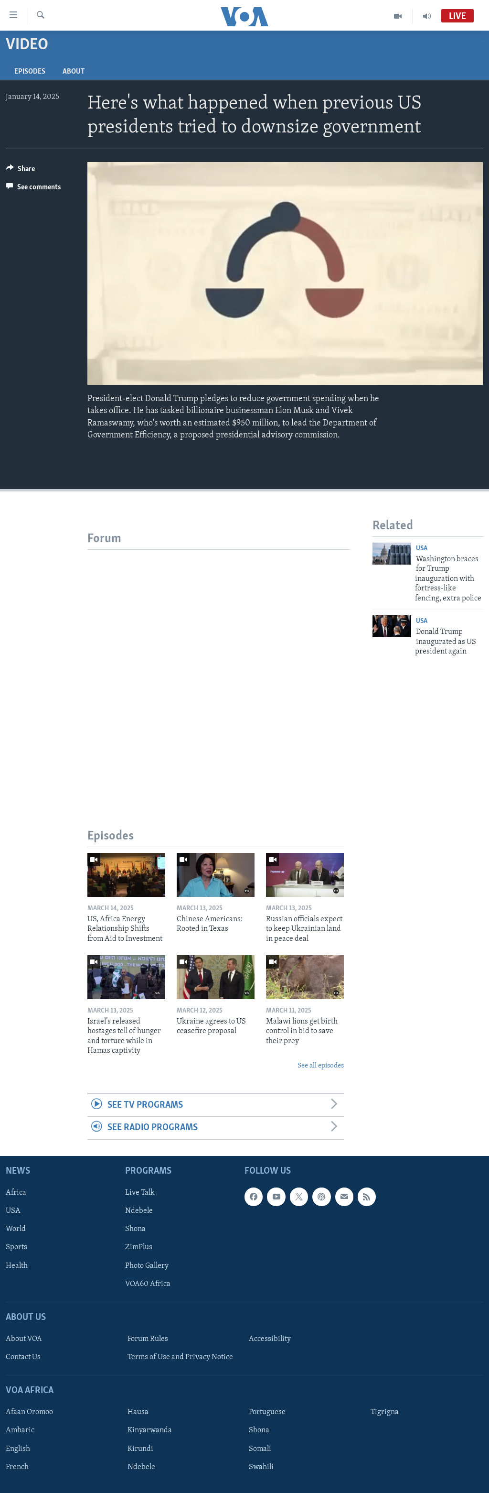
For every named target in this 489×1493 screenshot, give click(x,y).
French (17, 1467)
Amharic (20, 1430)
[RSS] (367, 1197)
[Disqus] (218, 669)
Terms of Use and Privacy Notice (180, 1357)
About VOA (24, 1339)
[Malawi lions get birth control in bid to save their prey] (305, 977)
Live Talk (140, 1193)
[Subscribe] (344, 1197)
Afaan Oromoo (29, 1412)
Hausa (138, 1412)
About (74, 72)
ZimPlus (138, 1247)
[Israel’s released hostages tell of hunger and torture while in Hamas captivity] (126, 977)
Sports (16, 1247)
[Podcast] (321, 1197)
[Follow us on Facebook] (253, 1197)
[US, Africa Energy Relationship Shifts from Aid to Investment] (126, 875)
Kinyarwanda (150, 1430)
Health (17, 1265)
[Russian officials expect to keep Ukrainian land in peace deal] (305, 875)
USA (421, 548)
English (18, 1448)
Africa (16, 1193)
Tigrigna (385, 1412)
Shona (135, 1229)
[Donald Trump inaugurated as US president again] (391, 626)
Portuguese (267, 1412)
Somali (260, 1448)
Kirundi (140, 1448)
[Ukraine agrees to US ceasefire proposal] (216, 977)
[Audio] (427, 16)
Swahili (261, 1467)
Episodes (29, 72)
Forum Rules (148, 1339)
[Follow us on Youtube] (276, 1197)
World (16, 1229)
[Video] (398, 16)
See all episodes (321, 1065)
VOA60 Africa (147, 1283)
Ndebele (139, 1211)
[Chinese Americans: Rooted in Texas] (216, 875)
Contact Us (23, 1357)
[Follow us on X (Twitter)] (299, 1197)
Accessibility (270, 1339)
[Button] (20, 171)
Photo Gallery (147, 1265)
